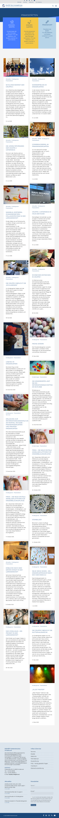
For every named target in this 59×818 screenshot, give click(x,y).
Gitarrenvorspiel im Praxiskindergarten (16, 801)
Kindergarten (15, 79)
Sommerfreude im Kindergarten (14, 796)
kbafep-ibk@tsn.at (14, 774)
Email (33, 791)
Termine (8, 415)
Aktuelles (8, 79)
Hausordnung (35, 761)
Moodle (33, 754)
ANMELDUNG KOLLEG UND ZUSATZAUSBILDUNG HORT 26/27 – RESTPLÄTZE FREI (15, 785)
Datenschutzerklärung (37, 768)
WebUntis (33, 756)
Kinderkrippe (35, 377)
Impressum (34, 766)
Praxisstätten (9, 80)
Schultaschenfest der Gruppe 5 (13, 792)
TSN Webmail (35, 758)
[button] (56, 6)
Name (33, 785)
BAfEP (39, 138)
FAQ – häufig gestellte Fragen (39, 763)
